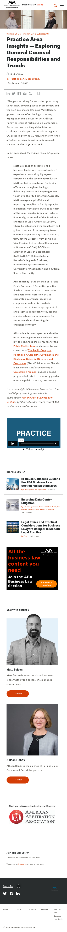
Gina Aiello (52, 507)
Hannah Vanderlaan (47, 509)
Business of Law (14, 34)
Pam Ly (26, 536)
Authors (44, 909)
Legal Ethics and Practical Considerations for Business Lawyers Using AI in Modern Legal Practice (40, 527)
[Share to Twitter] (13, 93)
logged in (22, 864)
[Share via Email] (24, 93)
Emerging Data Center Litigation (36, 501)
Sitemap (32, 909)
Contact (19, 909)
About (5, 909)
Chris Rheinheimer (41, 507)
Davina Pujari (29, 507)
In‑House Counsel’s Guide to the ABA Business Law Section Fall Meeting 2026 (40, 482)
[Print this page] (30, 93)
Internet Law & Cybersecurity (36, 34)
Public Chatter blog (24, 346)
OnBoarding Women (25, 371)
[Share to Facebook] (19, 93)
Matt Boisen (17, 78)
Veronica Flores (33, 509)
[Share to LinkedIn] (8, 93)
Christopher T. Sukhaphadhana (35, 489)
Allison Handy (32, 78)
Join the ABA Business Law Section (59, 914)
